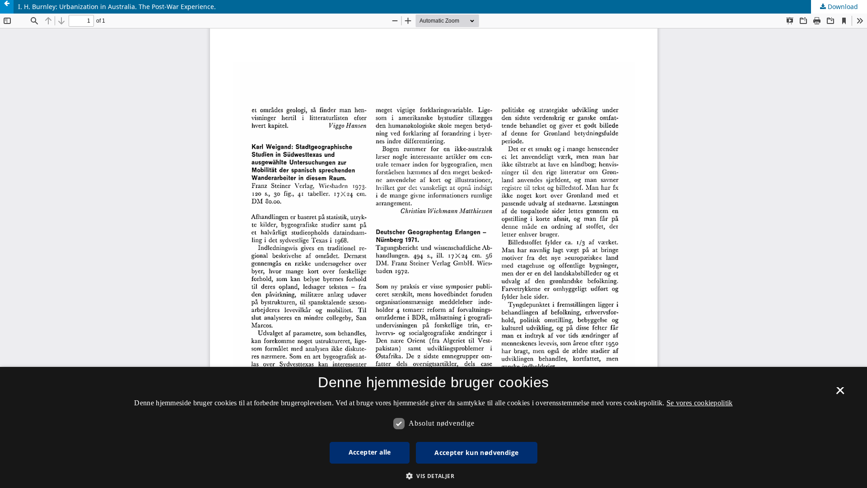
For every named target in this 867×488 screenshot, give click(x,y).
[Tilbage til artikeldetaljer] (7, 7)
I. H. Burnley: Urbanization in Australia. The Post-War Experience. (117, 6)
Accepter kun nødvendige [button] (476, 452)
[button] (433, 476)
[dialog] (433, 427)
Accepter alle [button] (370, 452)
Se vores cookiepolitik (700, 403)
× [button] (840, 393)
